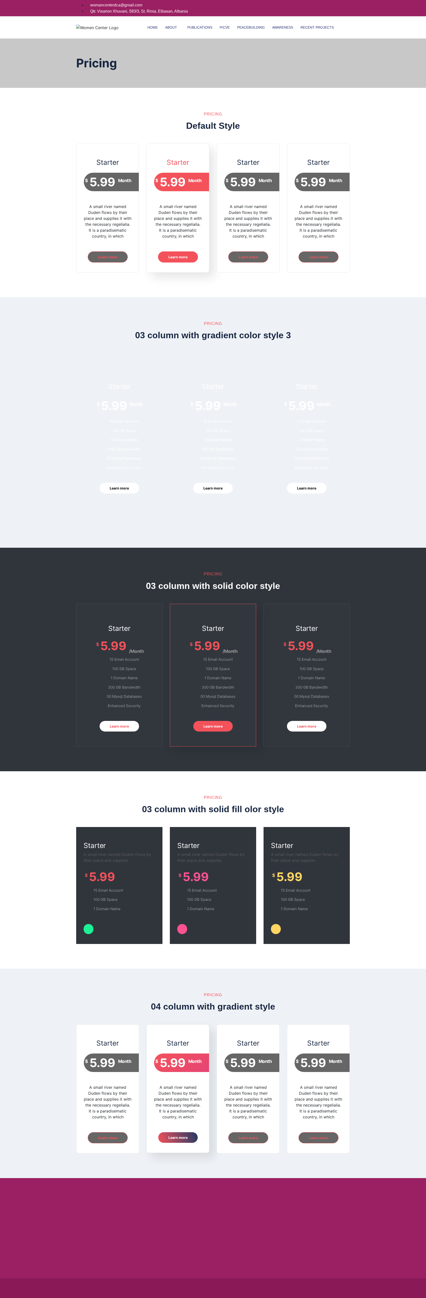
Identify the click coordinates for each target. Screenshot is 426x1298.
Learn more (107, 257)
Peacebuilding (251, 27)
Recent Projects (317, 27)
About (171, 27)
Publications (199, 27)
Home (152, 27)
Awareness (282, 27)
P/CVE (225, 27)
